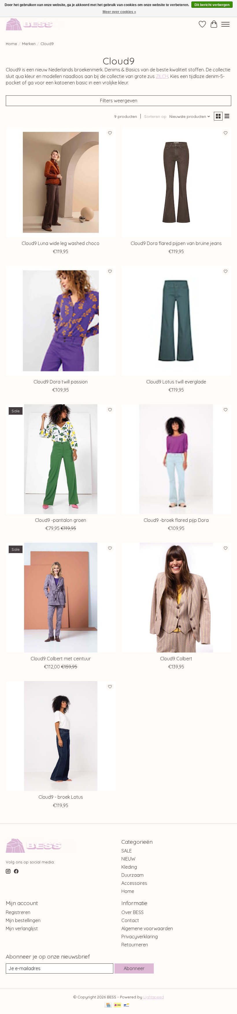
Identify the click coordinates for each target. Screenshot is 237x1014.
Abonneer (134, 968)
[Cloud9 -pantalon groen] (61, 459)
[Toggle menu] (225, 24)
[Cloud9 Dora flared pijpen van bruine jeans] (176, 182)
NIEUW (128, 859)
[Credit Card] (108, 1005)
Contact (130, 920)
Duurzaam (132, 875)
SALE (126, 851)
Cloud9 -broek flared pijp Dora (176, 520)
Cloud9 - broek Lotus (60, 797)
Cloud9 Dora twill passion (61, 382)
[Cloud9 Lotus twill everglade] (176, 321)
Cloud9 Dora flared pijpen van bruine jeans (176, 243)
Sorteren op (155, 116)
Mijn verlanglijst (22, 928)
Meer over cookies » (119, 12)
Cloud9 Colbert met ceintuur (61, 658)
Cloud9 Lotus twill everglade (176, 382)
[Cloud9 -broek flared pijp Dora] (176, 459)
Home (11, 43)
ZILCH (162, 76)
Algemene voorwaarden (147, 928)
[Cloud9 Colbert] (176, 597)
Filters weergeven (118, 100)
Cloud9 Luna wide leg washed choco (60, 243)
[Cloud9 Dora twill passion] (61, 321)
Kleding (129, 867)
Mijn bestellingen (23, 920)
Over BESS (132, 912)
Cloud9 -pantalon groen (60, 520)
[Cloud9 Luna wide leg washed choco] (61, 182)
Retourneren (134, 945)
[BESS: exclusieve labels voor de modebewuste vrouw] (35, 24)
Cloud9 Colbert (176, 658)
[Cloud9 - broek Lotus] (61, 736)
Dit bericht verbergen (212, 5)
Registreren (18, 912)
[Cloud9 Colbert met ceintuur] (61, 597)
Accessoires (134, 883)
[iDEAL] (117, 1005)
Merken (29, 43)
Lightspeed (153, 997)
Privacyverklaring (139, 936)
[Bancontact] (126, 1005)
